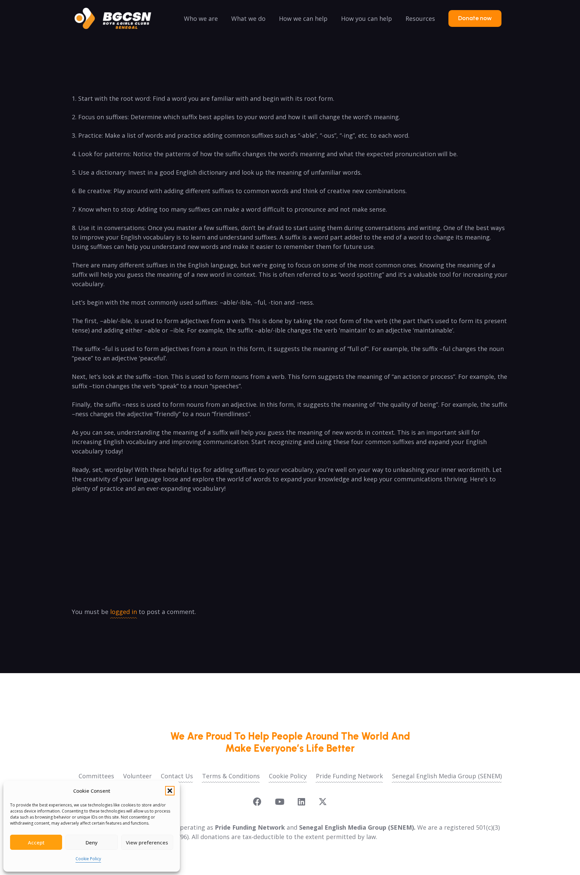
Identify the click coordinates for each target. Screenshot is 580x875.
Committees (96, 776)
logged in (123, 612)
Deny (92, 842)
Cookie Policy (88, 859)
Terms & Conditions (231, 776)
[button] (169, 790)
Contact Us (177, 776)
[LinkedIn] (301, 801)
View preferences (147, 842)
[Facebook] (257, 801)
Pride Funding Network (349, 776)
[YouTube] (279, 801)
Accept (36, 842)
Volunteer (137, 776)
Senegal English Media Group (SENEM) (447, 776)
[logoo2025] (117, 18)
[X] (323, 801)
